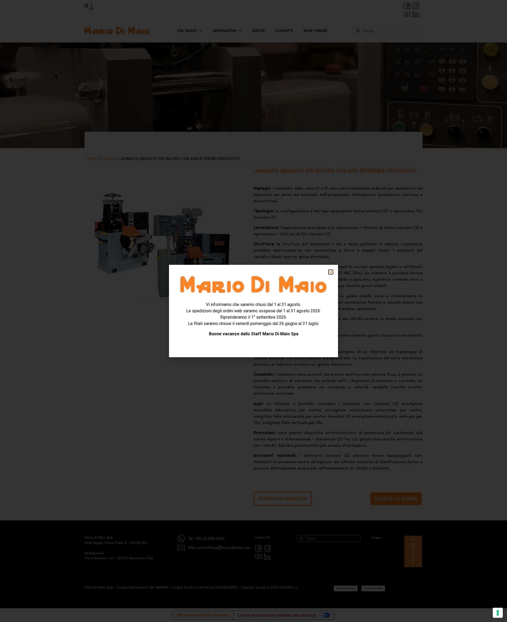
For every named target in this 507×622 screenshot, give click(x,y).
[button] (331, 272)
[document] (253, 311)
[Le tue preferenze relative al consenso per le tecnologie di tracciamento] (498, 613)
